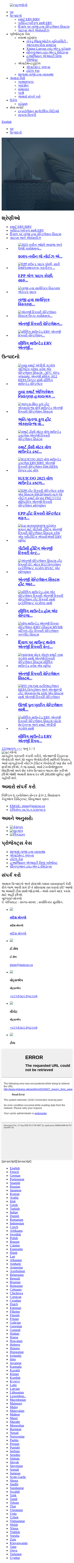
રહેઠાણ (23, 104)
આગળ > (12, 748)
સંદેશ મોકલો (18, 933)
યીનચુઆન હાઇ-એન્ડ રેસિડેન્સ (47, 52)
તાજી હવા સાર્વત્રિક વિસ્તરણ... (34, 301)
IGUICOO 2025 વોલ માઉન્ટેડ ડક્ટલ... (35, 480)
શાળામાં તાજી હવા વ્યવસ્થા (35, 74)
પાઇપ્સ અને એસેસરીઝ (33, 30)
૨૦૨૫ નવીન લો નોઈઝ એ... (40, 256)
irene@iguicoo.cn (21, 965)
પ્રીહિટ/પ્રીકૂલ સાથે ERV (35, 23)
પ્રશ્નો (21, 93)
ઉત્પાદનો (16, 15)
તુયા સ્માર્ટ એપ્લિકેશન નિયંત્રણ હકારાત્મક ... (36, 394)
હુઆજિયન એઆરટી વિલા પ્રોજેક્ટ (34, 862)
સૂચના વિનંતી (27, 115)
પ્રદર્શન (23, 85)
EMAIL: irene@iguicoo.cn (27, 806)
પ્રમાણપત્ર (26, 82)
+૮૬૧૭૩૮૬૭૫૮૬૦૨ (23, 996)
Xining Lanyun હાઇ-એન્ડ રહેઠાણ (48, 48)
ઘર (12, 12)
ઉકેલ (13, 100)
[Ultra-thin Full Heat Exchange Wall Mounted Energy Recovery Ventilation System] (41, 411)
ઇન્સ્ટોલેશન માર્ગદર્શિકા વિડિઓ (38, 111)
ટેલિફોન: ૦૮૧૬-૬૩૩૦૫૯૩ (27, 809)
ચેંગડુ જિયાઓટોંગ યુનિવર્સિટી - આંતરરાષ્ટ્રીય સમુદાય (47, 43)
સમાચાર (23, 89)
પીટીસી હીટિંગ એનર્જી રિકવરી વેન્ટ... (35, 550)
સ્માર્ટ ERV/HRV (29, 19)
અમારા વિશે (17, 78)
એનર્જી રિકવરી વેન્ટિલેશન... (40, 324)
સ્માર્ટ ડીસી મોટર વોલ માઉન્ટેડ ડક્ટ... (34, 449)
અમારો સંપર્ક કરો (29, 96)
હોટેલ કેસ (32, 70)
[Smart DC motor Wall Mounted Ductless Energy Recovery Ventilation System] (41, 439)
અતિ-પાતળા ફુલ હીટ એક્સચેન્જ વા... (34, 421)
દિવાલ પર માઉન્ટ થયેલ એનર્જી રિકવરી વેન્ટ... (36, 644)
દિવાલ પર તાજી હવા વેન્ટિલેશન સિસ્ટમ (43, 26)
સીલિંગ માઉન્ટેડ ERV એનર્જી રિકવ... (35, 738)
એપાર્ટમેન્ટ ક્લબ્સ (38, 67)
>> (20, 748)
